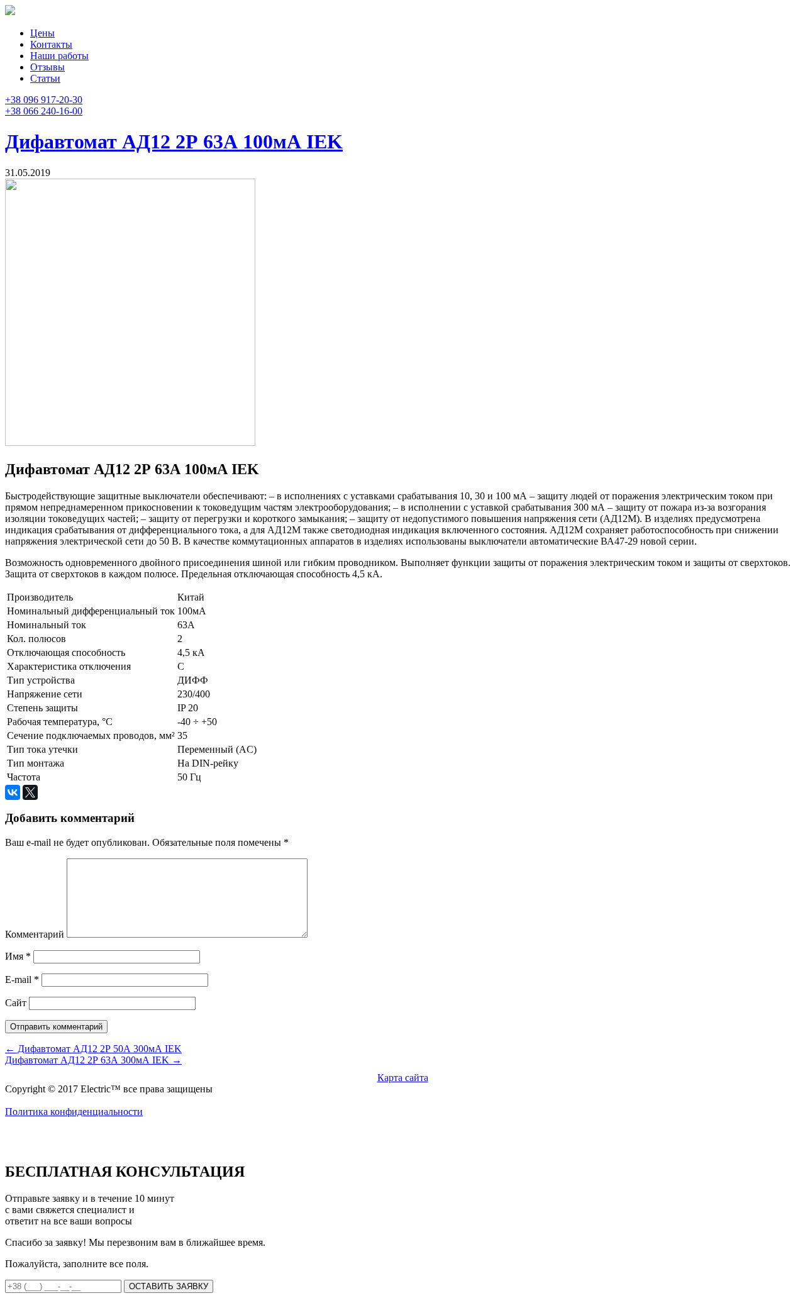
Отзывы (47, 67)
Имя (18, 956)
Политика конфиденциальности (74, 1111)
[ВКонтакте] (12, 792)
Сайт (15, 1002)
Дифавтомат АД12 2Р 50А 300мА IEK (93, 1048)
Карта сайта (402, 1077)
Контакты (51, 44)
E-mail (22, 979)
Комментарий (34, 934)
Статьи (45, 78)
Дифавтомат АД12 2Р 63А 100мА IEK (174, 141)
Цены (42, 33)
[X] (30, 792)
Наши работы (59, 55)
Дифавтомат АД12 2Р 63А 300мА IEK (93, 1060)
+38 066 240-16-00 (43, 111)
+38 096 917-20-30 (43, 99)
